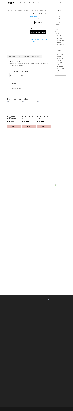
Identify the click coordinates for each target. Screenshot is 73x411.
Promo (56, 29)
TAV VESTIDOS (60, 72)
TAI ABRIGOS (60, 38)
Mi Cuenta (34, 2)
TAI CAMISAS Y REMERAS (33, 10)
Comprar (26, 2)
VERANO (58, 53)
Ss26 (56, 31)
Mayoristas (60, 2)
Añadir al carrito (38, 32)
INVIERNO (25, 10)
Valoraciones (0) (36, 56)
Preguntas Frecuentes (50, 2)
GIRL (56, 15)
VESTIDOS (58, 18)
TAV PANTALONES (61, 66)
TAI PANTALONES (61, 47)
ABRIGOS (58, 16)
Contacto (40, 2)
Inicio (20, 2)
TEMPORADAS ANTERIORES (16, 10)
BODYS (57, 24)
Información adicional (23, 56)
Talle (31, 23)
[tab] (11, 56)
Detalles (14, 126)
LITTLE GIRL (57, 21)
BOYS (56, 12)
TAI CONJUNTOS (60, 44)
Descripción (12, 56)
